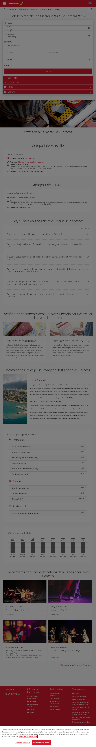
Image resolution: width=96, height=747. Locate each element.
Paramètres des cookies (22, 743)
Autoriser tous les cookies (41, 743)
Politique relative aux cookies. (28, 736)
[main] (48, 736)
